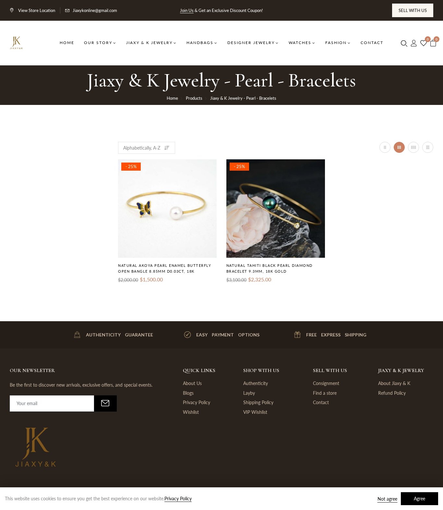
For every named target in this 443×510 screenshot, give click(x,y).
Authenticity (255, 383)
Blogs (188, 393)
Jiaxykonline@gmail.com (95, 10)
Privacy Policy (196, 402)
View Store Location (36, 10)
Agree (419, 498)
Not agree (387, 499)
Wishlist (191, 412)
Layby (249, 393)
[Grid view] (384, 147)
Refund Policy (392, 393)
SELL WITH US (413, 10)
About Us (192, 383)
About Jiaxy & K (394, 383)
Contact (321, 402)
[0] (423, 43)
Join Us (187, 10)
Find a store (325, 393)
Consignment (326, 383)
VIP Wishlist (255, 412)
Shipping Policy (258, 402)
